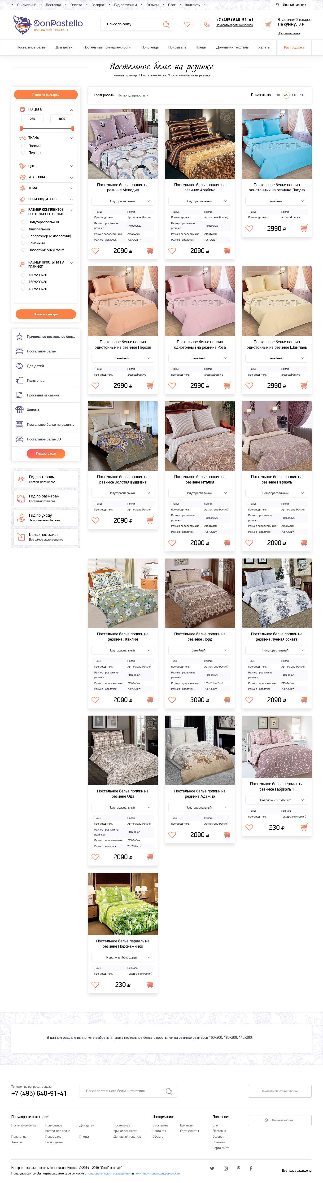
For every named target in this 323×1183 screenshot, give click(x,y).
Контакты (159, 1131)
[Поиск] (166, 24)
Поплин (34, 146)
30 (278, 95)
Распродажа (294, 47)
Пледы (201, 47)
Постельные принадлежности (107, 47)
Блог (216, 1125)
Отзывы (152, 5)
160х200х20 (37, 282)
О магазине (160, 1125)
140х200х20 (37, 275)
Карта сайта (221, 1148)
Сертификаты (189, 1131)
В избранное (95, 251)
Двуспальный (39, 229)
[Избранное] (187, 24)
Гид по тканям (125, 5)
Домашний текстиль (232, 47)
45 (286, 95)
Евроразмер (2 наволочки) (49, 236)
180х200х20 (37, 289)
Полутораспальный (43, 222)
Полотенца (150, 47)
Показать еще (46, 453)
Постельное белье (31, 47)
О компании (26, 5)
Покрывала (177, 47)
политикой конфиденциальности (157, 1173)
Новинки (219, 1142)
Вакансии (186, 1125)
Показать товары (46, 314)
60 (294, 95)
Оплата (76, 5)
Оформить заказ (289, 33)
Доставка (219, 1131)
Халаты (264, 47)
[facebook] (250, 1169)
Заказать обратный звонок (234, 25)
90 (302, 95)
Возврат (218, 1137)
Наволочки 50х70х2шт (46, 250)
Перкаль (35, 153)
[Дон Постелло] (47, 24)
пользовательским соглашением (109, 1173)
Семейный (36, 243)
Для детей (64, 47)
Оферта (158, 1137)
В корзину (150, 250)
